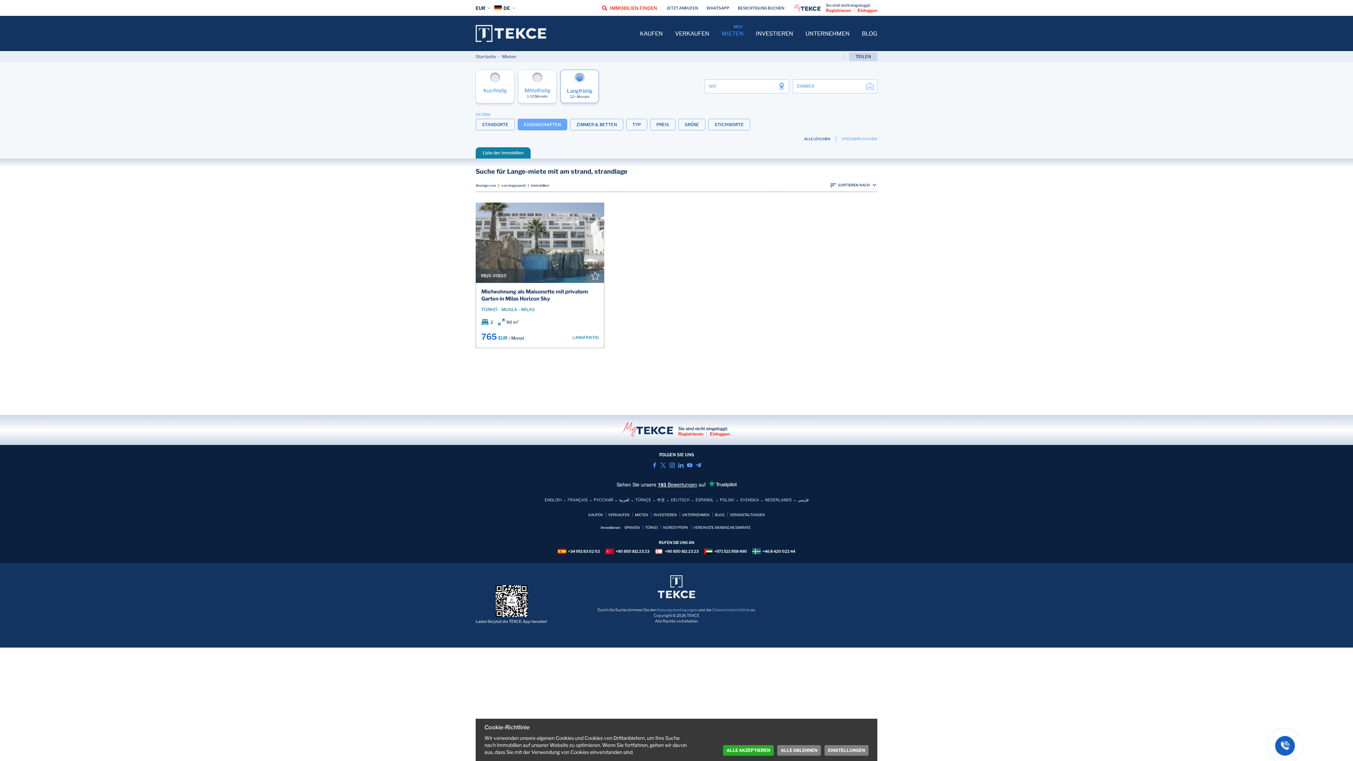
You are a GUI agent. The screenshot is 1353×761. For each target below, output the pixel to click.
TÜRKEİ (651, 527)
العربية (624, 499)
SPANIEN (632, 527)
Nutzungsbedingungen (677, 609)
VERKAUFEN (692, 33)
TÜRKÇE (643, 499)
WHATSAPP (717, 8)
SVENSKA (749, 499)
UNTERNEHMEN (827, 33)
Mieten (509, 56)
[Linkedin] (680, 465)
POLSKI (727, 499)
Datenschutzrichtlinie (731, 609)
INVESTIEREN (774, 33)
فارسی (803, 499)
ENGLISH (553, 499)
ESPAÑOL (705, 499)
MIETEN (732, 33)
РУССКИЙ (603, 499)
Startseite (486, 56)
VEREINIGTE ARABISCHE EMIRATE (721, 527)
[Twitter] (663, 465)
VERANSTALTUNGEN (747, 515)
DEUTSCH (680, 499)
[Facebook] (654, 465)
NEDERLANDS (778, 499)
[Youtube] (689, 465)
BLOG (869, 33)
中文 (661, 499)
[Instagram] (672, 465)
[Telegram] (698, 465)
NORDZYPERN (675, 527)
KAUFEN (651, 33)
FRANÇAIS (578, 499)
